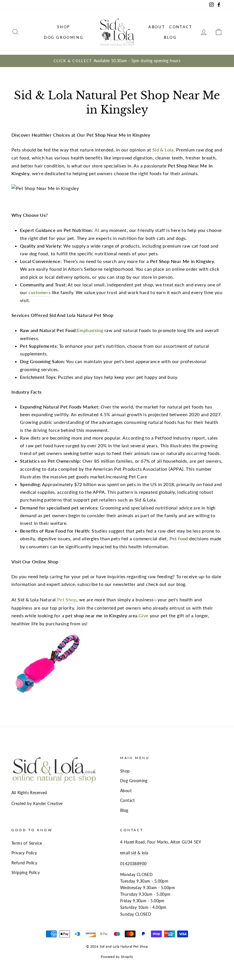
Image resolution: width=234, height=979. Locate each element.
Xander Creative (47, 803)
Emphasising (90, 330)
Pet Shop (66, 599)
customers (40, 292)
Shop (63, 27)
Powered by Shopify (117, 956)
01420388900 (133, 863)
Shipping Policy (25, 872)
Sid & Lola (163, 149)
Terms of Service (26, 843)
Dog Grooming (63, 37)
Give (144, 615)
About (156, 27)
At (97, 230)
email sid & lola (134, 853)
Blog (170, 37)
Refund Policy (24, 863)
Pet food (179, 538)
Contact (180, 27)
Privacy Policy (24, 853)
